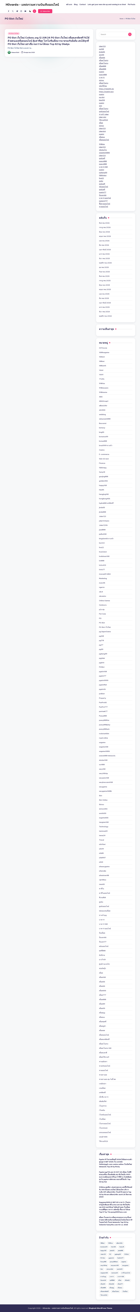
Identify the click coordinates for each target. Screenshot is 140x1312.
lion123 (102, 543)
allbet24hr (103, 406)
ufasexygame (104, 866)
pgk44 (101, 663)
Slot (100, 796)
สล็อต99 (102, 1008)
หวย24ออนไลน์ (104, 1066)
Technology (103, 827)
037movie (103, 348)
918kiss (102, 144)
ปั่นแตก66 (102, 195)
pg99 (101, 649)
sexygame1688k (105, 791)
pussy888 (103, 75)
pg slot (101, 97)
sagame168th (104, 153)
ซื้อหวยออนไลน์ (104, 204)
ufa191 (101, 849)
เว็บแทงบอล (103, 1128)
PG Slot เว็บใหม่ (14, 33)
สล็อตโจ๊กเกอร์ (104, 1057)
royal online (103, 738)
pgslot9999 (103, 680)
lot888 (101, 561)
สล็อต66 (102, 58)
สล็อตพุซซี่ (102, 1022)
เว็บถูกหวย (102, 1106)
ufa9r (101, 862)
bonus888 (103, 441)
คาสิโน (101, 889)
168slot (102, 357)
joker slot (102, 117)
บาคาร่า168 (103, 167)
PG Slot (102, 623)
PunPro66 (103, 702)
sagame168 (103, 747)
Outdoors (103, 605)
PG (100, 618)
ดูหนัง (101, 181)
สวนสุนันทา (103, 1061)
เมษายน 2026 (104, 241)
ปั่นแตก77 (102, 942)
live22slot (103, 552)
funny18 (102, 472)
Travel (101, 840)
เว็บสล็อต (102, 1119)
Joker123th (103, 525)
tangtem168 (104, 822)
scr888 (102, 765)
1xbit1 (101, 375)
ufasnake (102, 871)
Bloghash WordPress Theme (100, 1308)
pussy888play (104, 725)
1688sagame (104, 352)
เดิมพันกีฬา (103, 1101)
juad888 (102, 530)
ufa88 (101, 853)
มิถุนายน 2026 (104, 232)
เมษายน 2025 (104, 294)
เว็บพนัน (102, 1110)
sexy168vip (103, 773)
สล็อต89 (102, 1004)
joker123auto (104, 521)
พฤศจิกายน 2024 (105, 316)
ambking (102, 414)
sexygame (103, 787)
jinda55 (102, 52)
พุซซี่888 (102, 951)
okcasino (102, 596)
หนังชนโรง (103, 150)
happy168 (103, 485)
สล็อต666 (102, 991)
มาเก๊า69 (102, 960)
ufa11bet (102, 844)
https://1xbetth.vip (106, 89)
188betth (102, 366)
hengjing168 (104, 494)
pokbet (102, 694)
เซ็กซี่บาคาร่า (104, 1097)
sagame (102, 742)
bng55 (101, 432)
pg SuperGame (105, 632)
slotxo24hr (103, 809)
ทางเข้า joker (104, 114)
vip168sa (102, 880)
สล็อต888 (102, 66)
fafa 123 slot (104, 459)
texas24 (102, 835)
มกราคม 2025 (104, 307)
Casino (102, 450)
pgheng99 (103, 173)
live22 (101, 178)
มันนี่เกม (102, 955)
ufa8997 (102, 858)
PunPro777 (103, 707)
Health (101, 490)
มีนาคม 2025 (104, 298)
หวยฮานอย (103, 1075)
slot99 (101, 55)
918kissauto (103, 388)
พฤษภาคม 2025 (105, 289)
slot (100, 106)
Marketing (103, 578)
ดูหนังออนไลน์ (104, 111)
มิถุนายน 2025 (104, 285)
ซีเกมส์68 (102, 897)
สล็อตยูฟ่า (102, 1026)
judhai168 (102, 534)
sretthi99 (102, 813)
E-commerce (104, 454)
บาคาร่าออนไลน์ (105, 198)
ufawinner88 (104, 875)
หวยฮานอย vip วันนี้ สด (107, 1079)
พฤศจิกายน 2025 (105, 263)
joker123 (102, 46)
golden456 (103, 481)
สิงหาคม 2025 (104, 276)
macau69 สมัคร (105, 574)
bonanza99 (103, 437)
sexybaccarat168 (106, 782)
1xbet (101, 370)
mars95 (102, 583)
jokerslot (102, 131)
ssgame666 (103, 818)
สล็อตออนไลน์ (104, 140)
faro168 (113, 1247)
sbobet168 (103, 760)
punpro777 (103, 201)
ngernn (102, 587)
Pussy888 (103, 716)
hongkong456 (104, 499)
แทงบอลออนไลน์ (105, 1132)
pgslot (101, 72)
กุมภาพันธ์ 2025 (105, 303)
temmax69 (103, 831)
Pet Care (102, 614)
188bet (101, 361)
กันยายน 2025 (104, 272)
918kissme (103, 392)
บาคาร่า (102, 77)
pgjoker (102, 658)
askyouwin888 (104, 419)
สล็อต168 (102, 977)
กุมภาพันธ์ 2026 (105, 250)
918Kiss (102, 383)
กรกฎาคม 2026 (105, 227)
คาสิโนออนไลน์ (104, 893)
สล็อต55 (102, 982)
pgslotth (102, 689)
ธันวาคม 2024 (104, 312)
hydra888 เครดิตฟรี (106, 503)
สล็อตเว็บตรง (103, 60)
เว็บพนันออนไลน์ (105, 1115)
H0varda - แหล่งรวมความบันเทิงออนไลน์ (32, 4)
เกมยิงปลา (102, 1084)
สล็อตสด (102, 1030)
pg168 (101, 49)
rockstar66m (104, 734)
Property (102, 698)
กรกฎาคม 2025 (105, 281)
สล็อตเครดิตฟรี (104, 1039)
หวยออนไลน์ (103, 207)
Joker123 (102, 516)
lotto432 (102, 565)
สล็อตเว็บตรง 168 (105, 1048)
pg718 (101, 640)
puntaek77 (103, 711)
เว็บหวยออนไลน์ (105, 1124)
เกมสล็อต (102, 1088)
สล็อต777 (102, 995)
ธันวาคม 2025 (104, 258)
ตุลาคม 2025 (104, 267)
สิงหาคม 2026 (104, 223)
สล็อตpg (102, 1013)
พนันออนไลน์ (103, 946)
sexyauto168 (104, 778)
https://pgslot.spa (106, 92)
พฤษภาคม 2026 (105, 236)
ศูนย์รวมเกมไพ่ (104, 964)
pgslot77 (102, 192)
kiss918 (102, 100)
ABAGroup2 (103, 401)
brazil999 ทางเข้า (105, 445)
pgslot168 (103, 671)
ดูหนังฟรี (102, 158)
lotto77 (102, 570)
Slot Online (103, 800)
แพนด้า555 (103, 1137)
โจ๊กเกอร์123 (103, 120)
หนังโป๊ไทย (103, 86)
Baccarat (102, 423)
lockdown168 (104, 556)
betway (102, 428)
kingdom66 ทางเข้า (106, 539)
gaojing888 (103, 476)
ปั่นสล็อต (102, 933)
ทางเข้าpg (103, 915)
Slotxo (101, 804)
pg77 (101, 645)
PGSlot (101, 667)
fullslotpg (102, 175)
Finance (102, 463)
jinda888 (102, 512)
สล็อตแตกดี (103, 1053)
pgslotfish (103, 685)
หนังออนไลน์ (103, 187)
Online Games (104, 601)
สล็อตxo (102, 137)
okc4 (101, 592)
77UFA (101, 379)
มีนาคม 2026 (104, 245)
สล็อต (101, 123)
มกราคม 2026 (104, 254)
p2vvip (102, 609)
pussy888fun (104, 720)
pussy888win (104, 729)
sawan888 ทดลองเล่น (107, 756)
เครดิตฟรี (102, 1092)
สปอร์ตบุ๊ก (102, 968)
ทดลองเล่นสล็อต (104, 911)
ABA (101, 397)
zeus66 (102, 884)
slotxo (101, 80)
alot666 (102, 410)
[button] (45, 11)
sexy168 (102, 769)
